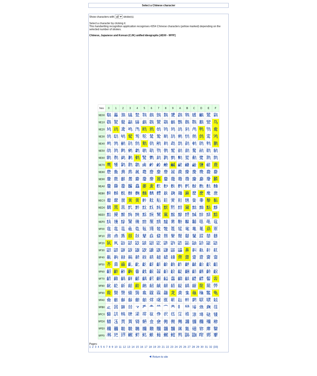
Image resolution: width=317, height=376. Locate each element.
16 (141, 346)
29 (197, 346)
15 (137, 346)
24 (176, 346)
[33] (215, 346)
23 (171, 346)
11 (120, 346)
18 (150, 346)
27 (189, 346)
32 (210, 346)
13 (128, 346)
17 (146, 346)
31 (206, 346)
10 (116, 346)
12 (124, 346)
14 (133, 346)
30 (202, 346)
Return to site (160, 356)
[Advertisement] (158, 72)
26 (184, 346)
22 (167, 346)
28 (193, 346)
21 (163, 346)
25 (180, 346)
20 (158, 346)
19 (154, 346)
